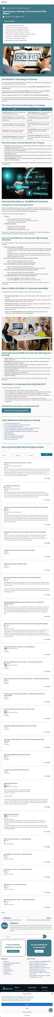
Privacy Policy (27, 1015)
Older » (3, 912)
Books (5, 961)
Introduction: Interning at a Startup (15, 25)
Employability (7, 964)
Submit (46, 454)
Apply (48, 478)
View (45, 478)
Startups (20, 8)
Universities (45, 990)
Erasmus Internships (10, 434)
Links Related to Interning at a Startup (15, 38)
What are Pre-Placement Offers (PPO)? (14, 436)
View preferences (27, 1012)
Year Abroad (26, 8)
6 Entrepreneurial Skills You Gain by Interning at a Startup (20, 34)
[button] (52, 993)
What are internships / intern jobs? (13, 437)
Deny (27, 1008)
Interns (7, 8)
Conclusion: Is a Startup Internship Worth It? (17, 36)
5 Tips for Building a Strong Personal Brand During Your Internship (21, 431)
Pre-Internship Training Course (12, 423)
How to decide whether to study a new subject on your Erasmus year (22, 428)
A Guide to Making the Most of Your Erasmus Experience (19, 429)
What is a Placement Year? (11, 439)
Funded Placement (33, 990)
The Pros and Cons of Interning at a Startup (17, 27)
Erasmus (6, 966)
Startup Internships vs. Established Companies (17, 30)
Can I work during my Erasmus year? (14, 426)
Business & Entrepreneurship (11, 963)
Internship (6, 969)
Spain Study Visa (9, 433)
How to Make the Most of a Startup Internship (17, 32)
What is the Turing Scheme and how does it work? (17, 425)
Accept (27, 1004)
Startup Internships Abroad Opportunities (16, 40)
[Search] (44, 936)
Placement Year (14, 8)
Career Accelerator (19, 990)
